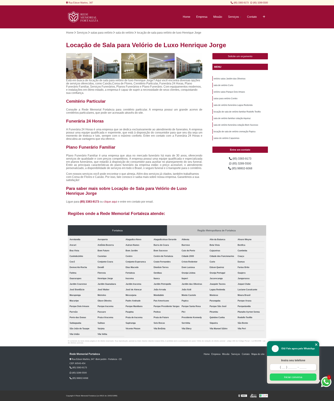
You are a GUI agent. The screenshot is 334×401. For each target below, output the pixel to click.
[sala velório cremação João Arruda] (162, 66)
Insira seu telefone (293, 360)
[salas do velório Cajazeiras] (107, 66)
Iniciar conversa (293, 377)
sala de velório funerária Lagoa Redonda (233, 105)
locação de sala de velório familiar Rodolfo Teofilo (237, 112)
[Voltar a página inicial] (83, 16)
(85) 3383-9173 (241, 2)
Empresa (201, 16)
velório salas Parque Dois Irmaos (229, 92)
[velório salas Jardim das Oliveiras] (189, 66)
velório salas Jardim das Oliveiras (229, 78)
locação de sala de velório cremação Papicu (235, 131)
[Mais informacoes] (264, 16)
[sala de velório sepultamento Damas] (134, 66)
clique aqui (110, 201)
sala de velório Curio (223, 85)
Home (186, 16)
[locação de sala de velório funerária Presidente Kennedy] (79, 66)
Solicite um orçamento (240, 56)
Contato (252, 16)
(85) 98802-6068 (241, 168)
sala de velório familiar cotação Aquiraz (232, 118)
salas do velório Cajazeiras (226, 138)
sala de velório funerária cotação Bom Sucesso (236, 125)
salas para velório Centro (225, 98)
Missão (217, 16)
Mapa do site (257, 354)
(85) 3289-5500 (260, 2)
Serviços (233, 16)
